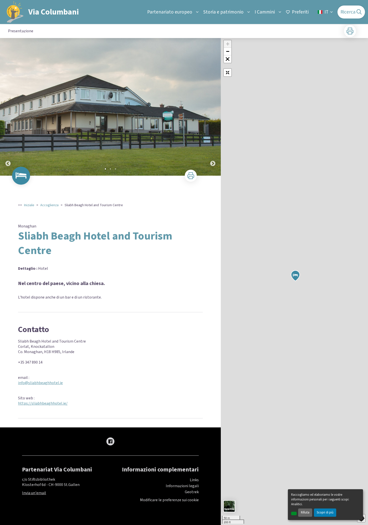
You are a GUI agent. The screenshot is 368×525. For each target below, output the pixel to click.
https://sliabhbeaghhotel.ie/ (43, 403)
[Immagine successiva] (213, 107)
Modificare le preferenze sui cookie (169, 500)
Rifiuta (305, 512)
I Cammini (265, 12)
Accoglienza (49, 205)
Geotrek (192, 492)
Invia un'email (34, 493)
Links (194, 480)
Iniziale (29, 205)
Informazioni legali (182, 486)
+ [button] (227, 44)
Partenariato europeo (169, 12)
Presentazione (20, 31)
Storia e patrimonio (223, 12)
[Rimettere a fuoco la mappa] (227, 72)
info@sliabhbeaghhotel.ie (40, 383)
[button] (227, 59)
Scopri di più (325, 512)
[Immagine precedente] (8, 107)
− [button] (227, 51)
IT (326, 12)
